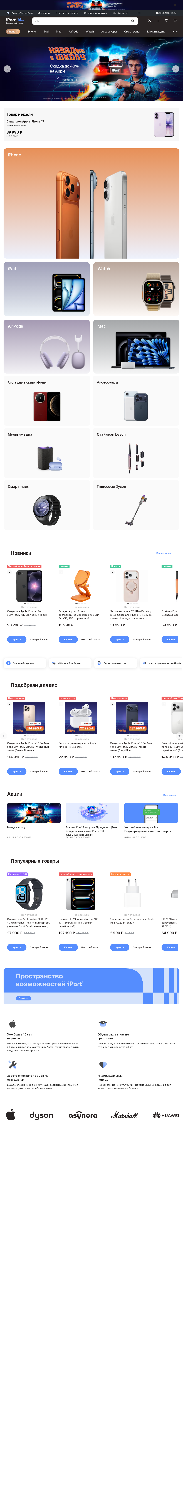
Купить (17, 639)
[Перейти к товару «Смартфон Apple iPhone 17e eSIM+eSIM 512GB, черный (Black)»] (29, 586)
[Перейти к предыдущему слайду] (7, 68)
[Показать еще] (138, 13)
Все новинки (163, 553)
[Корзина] (175, 21)
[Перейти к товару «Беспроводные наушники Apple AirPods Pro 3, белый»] (81, 718)
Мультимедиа (156, 31)
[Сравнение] (158, 21)
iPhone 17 (13, 31)
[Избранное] (166, 21)
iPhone (32, 31)
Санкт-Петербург (22, 13)
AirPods (73, 31)
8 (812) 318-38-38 (166, 13)
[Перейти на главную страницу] (15, 21)
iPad (46, 31)
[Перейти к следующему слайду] (175, 68)
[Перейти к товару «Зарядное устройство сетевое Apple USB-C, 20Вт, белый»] (132, 894)
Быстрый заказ (39, 639)
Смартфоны (132, 31)
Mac (58, 31)
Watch (90, 31)
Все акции (169, 795)
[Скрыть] (175, 5)
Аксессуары (109, 31)
